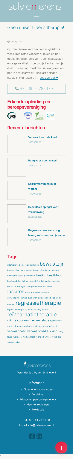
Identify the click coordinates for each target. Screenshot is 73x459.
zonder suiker (13, 342)
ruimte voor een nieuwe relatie (28, 320)
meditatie (29, 292)
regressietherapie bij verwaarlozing (24, 309)
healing (41, 275)
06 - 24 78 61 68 (39, 420)
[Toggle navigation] (36, 16)
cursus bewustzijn (35, 270)
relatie (45, 309)
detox (47, 270)
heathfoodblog (14, 281)
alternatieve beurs (16, 265)
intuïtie (37, 281)
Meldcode (38, 409)
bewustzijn (52, 264)
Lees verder (48, 77)
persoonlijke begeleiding (50, 298)
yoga (54, 337)
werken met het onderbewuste (37, 337)
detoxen (55, 270)
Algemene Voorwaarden (38, 389)
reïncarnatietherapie (32, 314)
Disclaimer (38, 394)
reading (11, 304)
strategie (18, 326)
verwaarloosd (16, 331)
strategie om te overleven (36, 326)
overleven (32, 298)
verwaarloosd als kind (42, 331)
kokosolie (11, 286)
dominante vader (15, 276)
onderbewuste (42, 292)
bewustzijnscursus (16, 270)
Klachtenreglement (38, 404)
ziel (59, 337)
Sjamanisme (56, 321)
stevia (10, 326)
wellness (17, 337)
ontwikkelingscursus (17, 298)
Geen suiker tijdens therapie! (35, 27)
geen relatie (29, 276)
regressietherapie (38, 303)
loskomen (47, 286)
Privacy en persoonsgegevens (38, 399)
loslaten (15, 291)
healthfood (54, 275)
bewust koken (32, 265)
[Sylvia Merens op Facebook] (32, 436)
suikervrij (53, 326)
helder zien (27, 281)
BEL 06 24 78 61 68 (37, 88)
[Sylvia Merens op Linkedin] (39, 436)
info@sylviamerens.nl (41, 425)
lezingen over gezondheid (29, 286)
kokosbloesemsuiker (51, 281)
